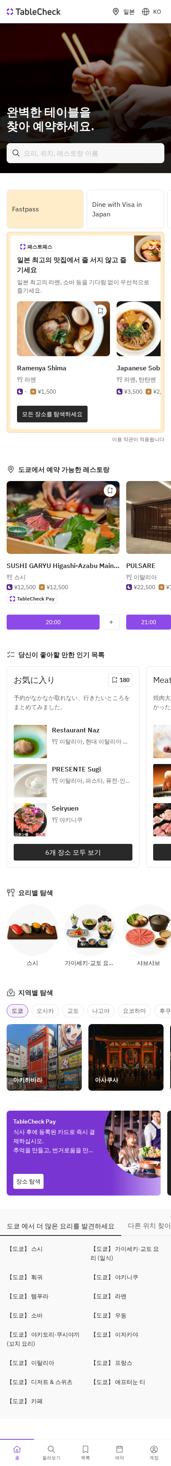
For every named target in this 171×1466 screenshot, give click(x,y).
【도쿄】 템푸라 (28, 1296)
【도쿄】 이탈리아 (30, 1363)
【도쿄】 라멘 (108, 1296)
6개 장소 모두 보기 (73, 852)
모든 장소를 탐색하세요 (52, 414)
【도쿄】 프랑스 (111, 1363)
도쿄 (17, 1011)
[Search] (16, 153)
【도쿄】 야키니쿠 (114, 1277)
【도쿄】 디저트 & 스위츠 (40, 1382)
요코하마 (134, 1011)
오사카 (45, 1011)
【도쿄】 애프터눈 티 (117, 1382)
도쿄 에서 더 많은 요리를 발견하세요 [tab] (61, 1226)
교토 (73, 1011)
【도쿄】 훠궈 (25, 1277)
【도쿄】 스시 (25, 1249)
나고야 (101, 1011)
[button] (140, 379)
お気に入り (34, 679)
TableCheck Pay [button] (35, 598)
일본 (129, 11)
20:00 (53, 622)
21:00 (148, 622)
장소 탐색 (28, 1181)
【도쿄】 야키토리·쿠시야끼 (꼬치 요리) (43, 1339)
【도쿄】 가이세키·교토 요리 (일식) (124, 1253)
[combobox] (85, 153)
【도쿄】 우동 (108, 1315)
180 (124, 680)
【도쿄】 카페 (25, 1401)
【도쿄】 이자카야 (114, 1334)
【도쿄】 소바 (25, 1315)
